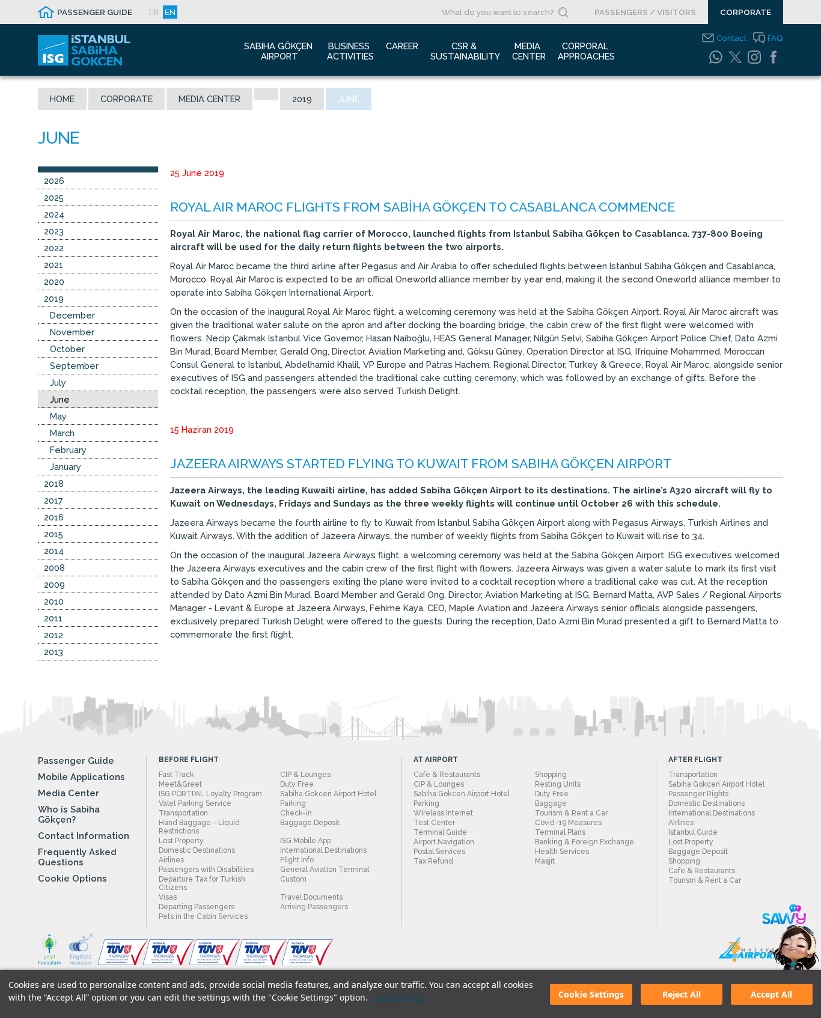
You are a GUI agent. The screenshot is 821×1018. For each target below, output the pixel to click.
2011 (53, 618)
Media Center (209, 99)
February (68, 450)
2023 (54, 231)
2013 (53, 652)
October (67, 349)
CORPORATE (745, 12)
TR (153, 12)
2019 (302, 99)
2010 (54, 601)
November (72, 332)
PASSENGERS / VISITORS (645, 12)
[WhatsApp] (715, 57)
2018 (54, 483)
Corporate (126, 99)
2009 (54, 584)
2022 (54, 248)
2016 (54, 517)
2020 (54, 281)
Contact (731, 38)
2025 (54, 197)
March (62, 433)
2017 (53, 500)
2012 (53, 635)
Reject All (681, 994)
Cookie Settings (591, 994)
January (65, 467)
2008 (54, 567)
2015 (53, 534)
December (72, 315)
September (74, 366)
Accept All (771, 994)
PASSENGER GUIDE (94, 12)
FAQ (775, 38)
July (58, 382)
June (60, 399)
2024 (54, 214)
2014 (54, 551)
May (58, 416)
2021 (53, 265)
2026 (54, 180)
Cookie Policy (398, 997)
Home (62, 99)
